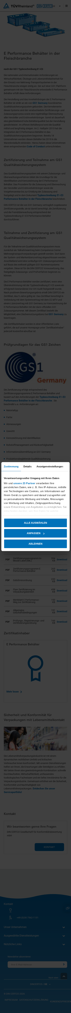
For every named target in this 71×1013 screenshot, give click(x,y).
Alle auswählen (35, 522)
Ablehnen (35, 543)
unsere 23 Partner (24, 483)
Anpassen (33, 533)
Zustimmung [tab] (11, 466)
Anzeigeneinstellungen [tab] (49, 466)
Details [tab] (27, 466)
